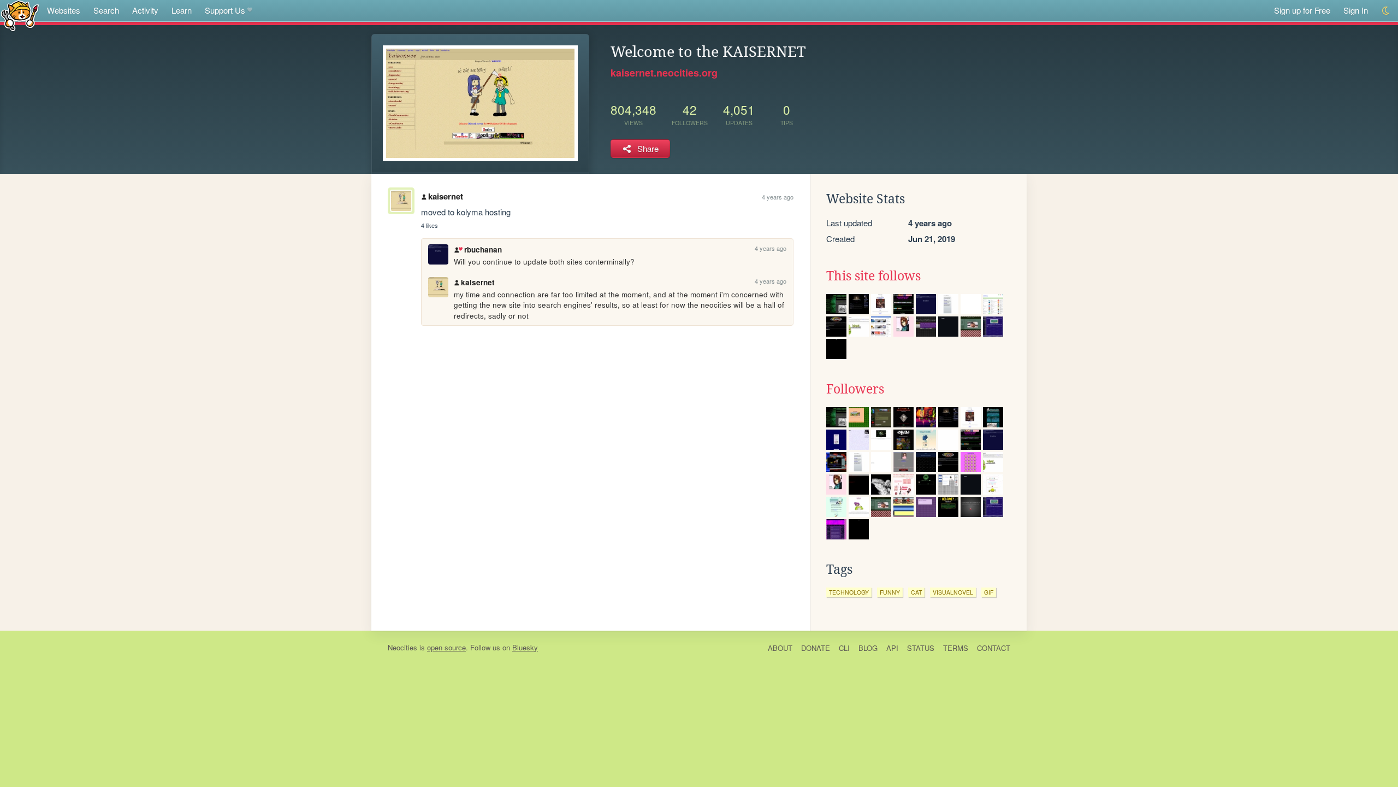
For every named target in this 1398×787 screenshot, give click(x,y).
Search (106, 10)
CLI (844, 648)
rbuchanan (482, 249)
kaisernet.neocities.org (664, 73)
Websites (63, 10)
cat (916, 592)
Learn (181, 10)
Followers (855, 389)
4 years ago (777, 196)
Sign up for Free (1302, 10)
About (780, 648)
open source (446, 647)
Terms (955, 648)
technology (849, 592)
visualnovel (953, 592)
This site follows (873, 276)
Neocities (402, 647)
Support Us (225, 10)
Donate (815, 648)
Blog (868, 648)
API (892, 648)
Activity (145, 10)
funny (890, 592)
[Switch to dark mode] (1386, 10)
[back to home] (20, 15)
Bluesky (525, 647)
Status (920, 648)
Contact (993, 648)
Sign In (1355, 10)
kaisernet (445, 196)
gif (988, 592)
